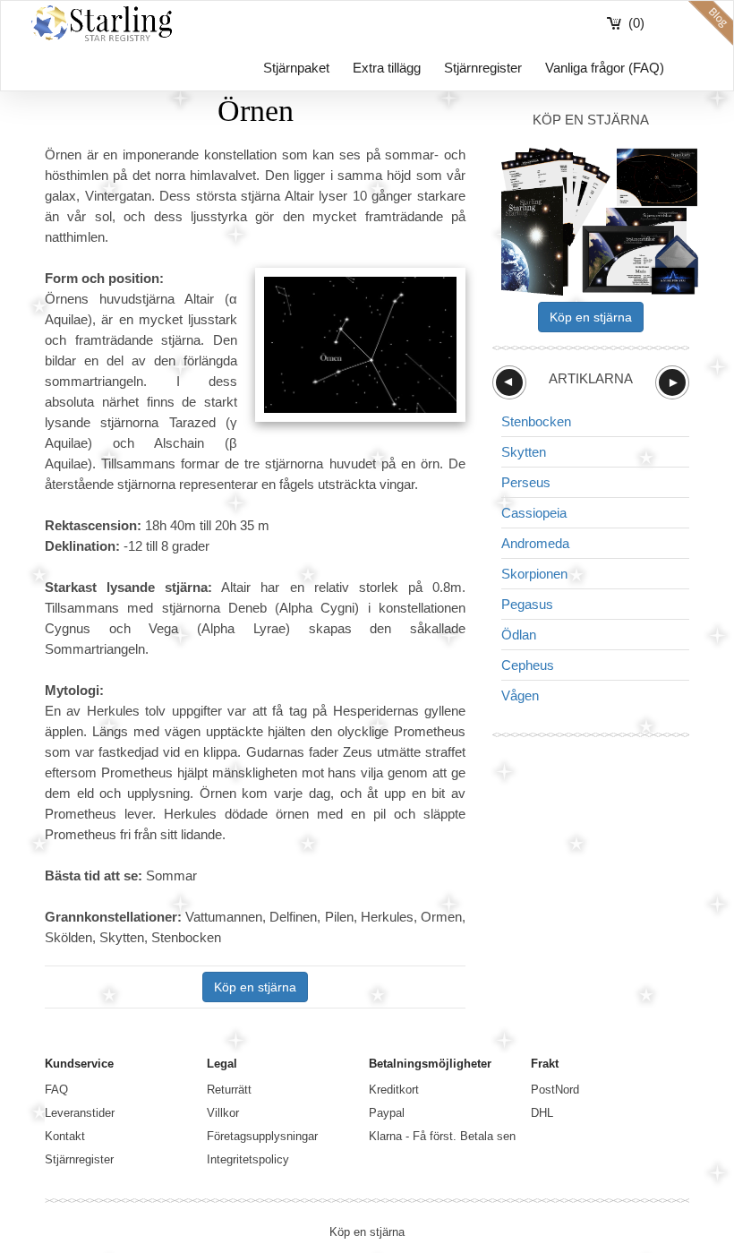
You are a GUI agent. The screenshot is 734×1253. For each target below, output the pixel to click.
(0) (636, 22)
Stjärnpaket (296, 67)
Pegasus (527, 604)
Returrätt (229, 1089)
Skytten (523, 451)
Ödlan (518, 634)
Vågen (520, 695)
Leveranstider (80, 1113)
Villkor (223, 1113)
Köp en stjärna (255, 987)
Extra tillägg (387, 67)
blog (710, 23)
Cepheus (527, 665)
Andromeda (535, 543)
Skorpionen (534, 573)
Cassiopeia (534, 512)
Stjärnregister (483, 67)
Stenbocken (536, 421)
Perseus (525, 482)
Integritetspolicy (248, 1159)
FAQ (56, 1089)
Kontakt (65, 1136)
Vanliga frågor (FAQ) (604, 67)
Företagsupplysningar (262, 1136)
